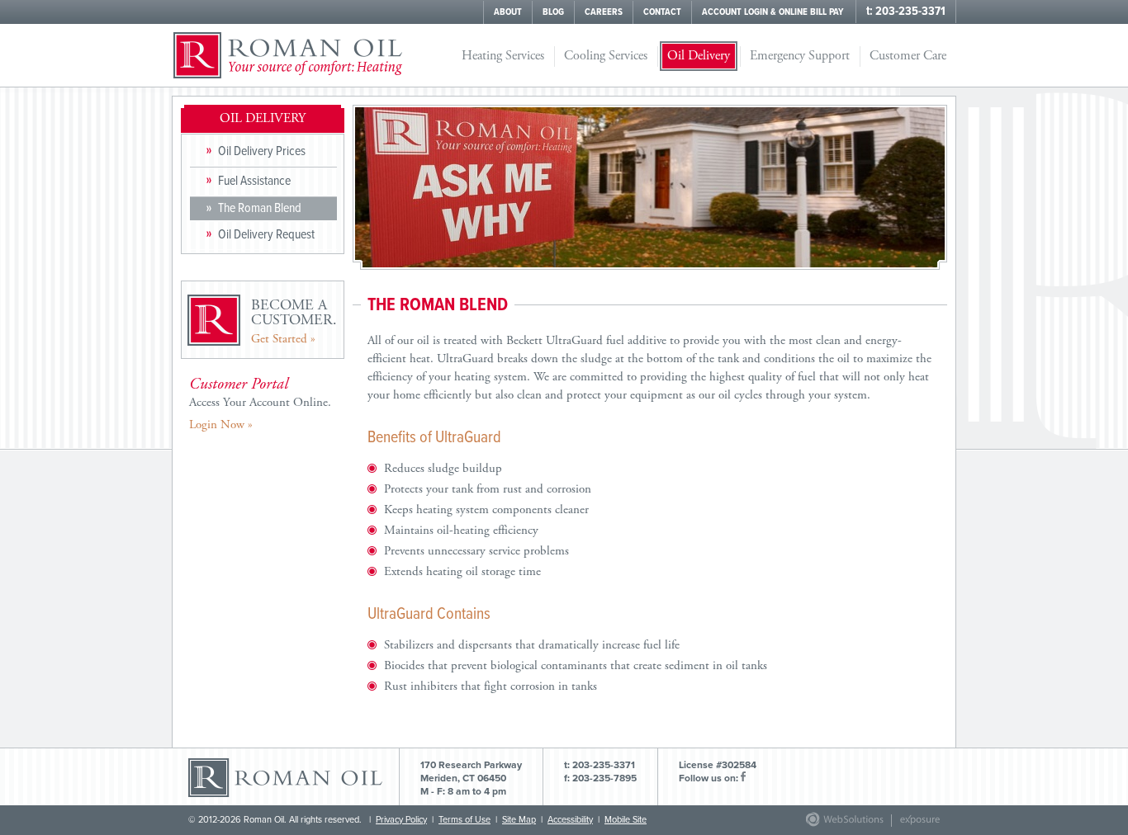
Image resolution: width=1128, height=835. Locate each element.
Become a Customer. (294, 320)
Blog (553, 12)
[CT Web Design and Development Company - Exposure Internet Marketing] (841, 823)
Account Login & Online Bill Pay (772, 12)
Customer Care (908, 55)
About (508, 12)
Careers (604, 12)
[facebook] (743, 778)
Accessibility (570, 819)
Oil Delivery (698, 55)
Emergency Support (800, 55)
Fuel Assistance (254, 181)
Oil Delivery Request (266, 234)
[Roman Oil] (287, 55)
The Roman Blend (259, 208)
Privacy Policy (401, 819)
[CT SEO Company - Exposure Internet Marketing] (912, 823)
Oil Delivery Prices (262, 151)
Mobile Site (625, 819)
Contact (662, 12)
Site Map (519, 819)
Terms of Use (464, 819)
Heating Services (503, 55)
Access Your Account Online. (260, 403)
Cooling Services (605, 55)
